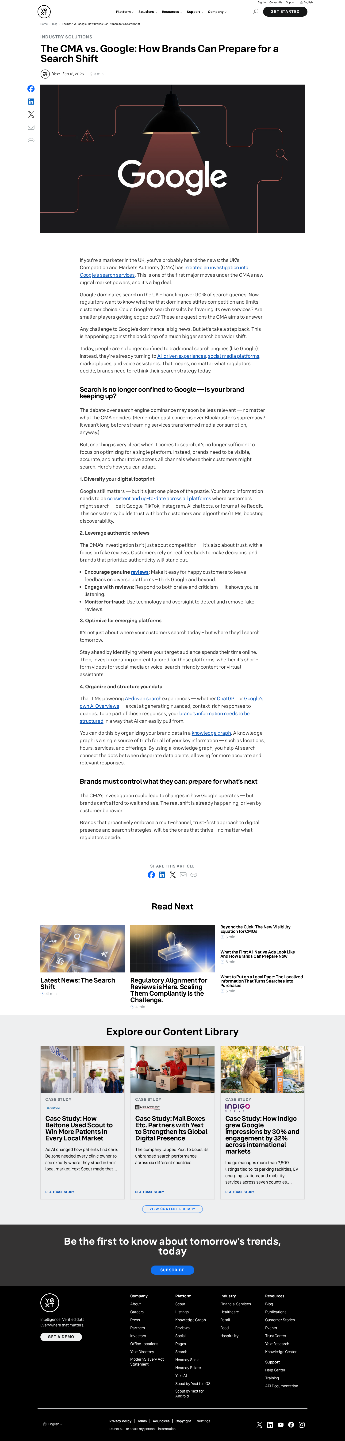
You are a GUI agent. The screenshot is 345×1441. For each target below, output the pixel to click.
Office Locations (144, 1344)
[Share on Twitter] (31, 114)
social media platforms (233, 356)
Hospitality (229, 1336)
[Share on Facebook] (31, 89)
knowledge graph (211, 733)
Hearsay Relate (188, 1368)
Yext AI (181, 1376)
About (135, 1304)
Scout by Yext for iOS (193, 1383)
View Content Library (173, 1209)
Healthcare (229, 1312)
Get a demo (61, 1336)
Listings (182, 1312)
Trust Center (275, 1336)
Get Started (285, 11)
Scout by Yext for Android (189, 1394)
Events (271, 1328)
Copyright (183, 1421)
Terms (142, 1421)
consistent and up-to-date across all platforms (159, 498)
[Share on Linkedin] (31, 101)
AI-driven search (143, 698)
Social (180, 1336)
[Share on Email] (31, 127)
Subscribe (172, 1270)
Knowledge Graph (190, 1320)
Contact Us (275, 2)
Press (135, 1320)
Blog (269, 1304)
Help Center (275, 1370)
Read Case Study (59, 1192)
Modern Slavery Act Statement (147, 1362)
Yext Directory (142, 1352)
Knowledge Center (280, 1352)
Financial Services (235, 1304)
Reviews (182, 1328)
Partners (137, 1328)
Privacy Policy (120, 1421)
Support (290, 2)
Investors (138, 1336)
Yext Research (277, 1344)
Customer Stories (280, 1320)
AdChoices (161, 1421)
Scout (180, 1304)
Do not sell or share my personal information (142, 1429)
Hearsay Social (187, 1360)
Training (272, 1378)
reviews (140, 572)
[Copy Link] (31, 140)
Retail (225, 1320)
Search (181, 1352)
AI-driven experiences (181, 356)
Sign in (262, 2)
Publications (275, 1312)
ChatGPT (227, 698)
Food (224, 1328)
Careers (137, 1312)
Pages (180, 1344)
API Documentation (281, 1386)
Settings (204, 1421)
